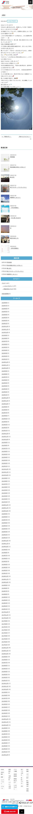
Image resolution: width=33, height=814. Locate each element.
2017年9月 (4, 621)
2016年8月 (4, 659)
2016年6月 (4, 665)
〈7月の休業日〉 (14, 207)
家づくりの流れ (22, 772)
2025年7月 (4, 341)
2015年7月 (4, 698)
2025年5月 (4, 347)
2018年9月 (4, 585)
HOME (2, 769)
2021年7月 (4, 484)
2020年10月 (5, 510)
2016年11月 (5, 650)
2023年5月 (4, 418)
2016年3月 (4, 674)
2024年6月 (4, 380)
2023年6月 (4, 415)
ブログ (3, 283)
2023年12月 (5, 397)
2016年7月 (4, 662)
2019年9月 (4, 549)
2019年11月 (5, 543)
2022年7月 (4, 448)
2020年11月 (5, 508)
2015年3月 (4, 710)
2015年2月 (4, 713)
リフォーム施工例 (10, 785)
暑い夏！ (12, 177)
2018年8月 (4, 588)
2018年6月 (4, 594)
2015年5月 (4, 704)
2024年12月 (5, 362)
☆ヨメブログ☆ (8, 286)
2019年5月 (4, 561)
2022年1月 (4, 466)
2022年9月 (4, 442)
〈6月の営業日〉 (14, 248)
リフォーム (2, 787)
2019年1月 (4, 573)
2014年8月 (4, 731)
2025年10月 (5, 332)
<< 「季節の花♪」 (7, 136)
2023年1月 (4, 430)
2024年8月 (4, 374)
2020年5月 (4, 525)
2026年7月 (4, 305)
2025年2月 (4, 356)
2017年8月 (4, 624)
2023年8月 (4, 409)
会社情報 (27, 770)
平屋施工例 (10, 778)
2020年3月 (4, 531)
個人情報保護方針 (27, 783)
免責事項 (27, 789)
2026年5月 (4, 311)
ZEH (22, 786)
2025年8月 (4, 338)
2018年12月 (5, 576)
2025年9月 (4, 335)
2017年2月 (4, 641)
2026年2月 (4, 320)
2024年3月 (4, 389)
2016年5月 (4, 668)
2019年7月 (4, 555)
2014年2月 (4, 748)
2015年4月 (4, 707)
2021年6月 (4, 487)
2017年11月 (5, 615)
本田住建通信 (5, 293)
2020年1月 (4, 537)
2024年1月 (4, 394)
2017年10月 (5, 618)
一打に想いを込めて (15, 218)
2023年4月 (4, 421)
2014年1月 (4, 751)
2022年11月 (5, 436)
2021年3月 (4, 496)
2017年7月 (4, 627)
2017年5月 (4, 632)
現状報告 (12, 157)
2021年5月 (4, 490)
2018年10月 (5, 582)
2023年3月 (4, 424)
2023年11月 (5, 400)
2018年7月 (4, 591)
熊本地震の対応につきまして (18, 167)
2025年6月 (4, 344)
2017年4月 (4, 635)
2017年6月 (4, 629)
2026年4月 (4, 314)
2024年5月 (4, 383)
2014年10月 (5, 725)
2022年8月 (4, 445)
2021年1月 (4, 502)
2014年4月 (4, 743)
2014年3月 (4, 745)
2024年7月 (4, 377)
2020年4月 (4, 528)
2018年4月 (4, 600)
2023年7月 (4, 412)
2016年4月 (4, 671)
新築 (2, 777)
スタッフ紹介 (27, 776)
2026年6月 (4, 308)
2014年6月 (4, 737)
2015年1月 (4, 716)
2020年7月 (4, 519)
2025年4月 (4, 350)
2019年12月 (5, 540)
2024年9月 (4, 371)
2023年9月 (4, 406)
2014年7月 (4, 734)
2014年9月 (4, 728)
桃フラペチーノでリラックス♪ (18, 187)
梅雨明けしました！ (15, 197)
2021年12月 (5, 469)
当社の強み (2, 773)
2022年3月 (4, 460)
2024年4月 (4, 386)
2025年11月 (5, 329)
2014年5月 (4, 740)
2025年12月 (5, 326)
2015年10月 (5, 689)
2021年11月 (5, 472)
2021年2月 (4, 499)
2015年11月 (5, 686)
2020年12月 (5, 505)
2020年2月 (4, 534)
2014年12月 (5, 719)
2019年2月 (4, 570)
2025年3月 (4, 353)
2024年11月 (5, 365)
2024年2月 (4, 392)
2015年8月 (4, 695)
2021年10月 (5, 475)
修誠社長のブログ (8, 289)
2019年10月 (5, 546)
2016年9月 (4, 656)
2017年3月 (4, 638)
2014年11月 (5, 722)
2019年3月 (4, 567)
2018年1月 (4, 609)
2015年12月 (5, 683)
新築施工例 (10, 771)
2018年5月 (4, 597)
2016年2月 (4, 677)
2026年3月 (4, 317)
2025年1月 (4, 359)
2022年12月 (5, 433)
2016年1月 (4, 680)
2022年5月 (4, 454)
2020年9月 (4, 513)
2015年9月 (4, 692)
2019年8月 (4, 552)
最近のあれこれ (14, 238)
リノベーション (2, 781)
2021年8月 (4, 481)
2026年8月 (4, 302)
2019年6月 (4, 558)
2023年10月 (5, 403)
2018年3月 (4, 603)
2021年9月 (4, 478)
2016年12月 (5, 647)
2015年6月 (4, 701)
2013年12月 (5, 754)
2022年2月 (4, 463)
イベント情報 (15, 770)
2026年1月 (4, 323)
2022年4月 (4, 457)
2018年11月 (5, 579)
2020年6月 (4, 522)
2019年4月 (4, 564)
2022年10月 (5, 439)
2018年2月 (4, 606)
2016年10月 (5, 653)
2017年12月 (5, 612)
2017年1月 (4, 644)
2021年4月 (4, 493)
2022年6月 (4, 451)
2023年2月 (4, 427)
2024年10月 (5, 368)
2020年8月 (4, 516)
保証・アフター (22, 780)
